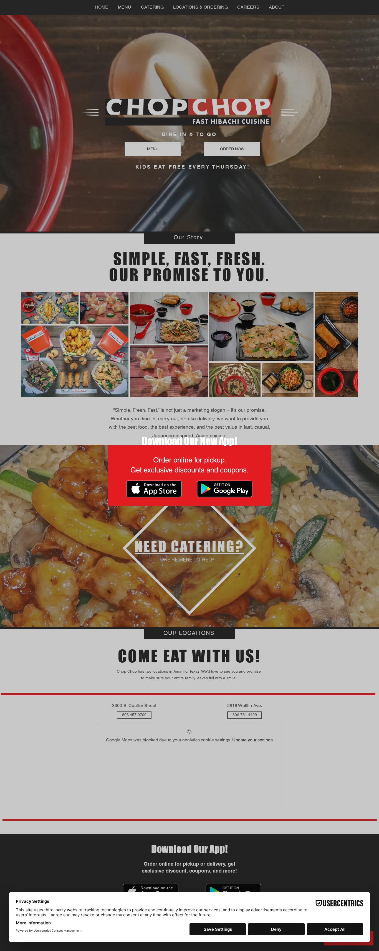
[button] (278, 394)
